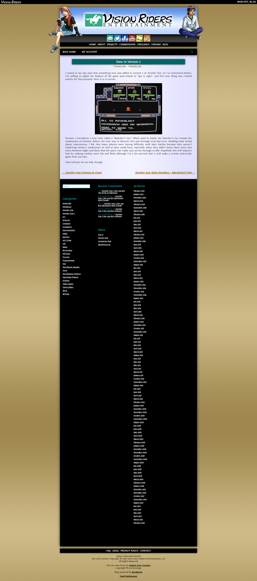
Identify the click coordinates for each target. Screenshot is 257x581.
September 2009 (140, 419)
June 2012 (137, 359)
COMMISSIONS (127, 44)
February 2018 (139, 214)
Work (65, 291)
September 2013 (140, 332)
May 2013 (137, 345)
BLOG (253, 2)
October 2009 (139, 416)
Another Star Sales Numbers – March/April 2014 (165, 172)
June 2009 (137, 429)
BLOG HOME (69, 51)
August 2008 (139, 462)
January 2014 (139, 322)
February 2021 (139, 191)
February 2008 (139, 483)
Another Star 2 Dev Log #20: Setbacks (110, 210)
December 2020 (140, 198)
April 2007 (138, 516)
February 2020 (139, 204)
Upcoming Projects (70, 277)
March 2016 (138, 251)
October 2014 (139, 291)
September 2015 (140, 261)
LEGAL (115, 550)
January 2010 (139, 405)
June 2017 (137, 221)
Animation (67, 207)
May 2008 (137, 473)
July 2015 (137, 268)
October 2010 (139, 379)
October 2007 (139, 496)
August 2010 (138, 385)
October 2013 (139, 328)
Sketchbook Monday (71, 267)
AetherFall (67, 203)
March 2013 (138, 352)
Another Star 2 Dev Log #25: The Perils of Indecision (111, 192)
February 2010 (139, 402)
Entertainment (69, 230)
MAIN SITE (242, 2)
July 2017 (137, 218)
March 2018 (138, 211)
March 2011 (138, 372)
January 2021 (138, 194)
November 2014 (140, 288)
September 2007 (140, 499)
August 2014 (138, 298)
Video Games (68, 284)
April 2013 (137, 348)
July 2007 (137, 506)
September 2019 (140, 208)
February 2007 (139, 523)
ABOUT (101, 44)
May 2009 (137, 432)
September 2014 (140, 295)
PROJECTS (112, 44)
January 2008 (139, 486)
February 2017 (139, 234)
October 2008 (139, 456)
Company (66, 224)
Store (65, 271)
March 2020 (138, 201)
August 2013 (138, 335)
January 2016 (139, 255)
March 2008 (138, 479)
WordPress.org (104, 245)
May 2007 (137, 513)
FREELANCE (143, 44)
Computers (67, 227)
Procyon (66, 257)
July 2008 (137, 466)
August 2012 (138, 355)
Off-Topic (66, 254)
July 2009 (137, 426)
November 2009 (140, 412)
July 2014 (137, 302)
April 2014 (137, 312)
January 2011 (138, 375)
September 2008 (140, 459)
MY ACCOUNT (89, 51)
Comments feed (104, 241)
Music (65, 247)
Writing (66, 294)
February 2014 (139, 318)
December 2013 (139, 325)
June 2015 (137, 271)
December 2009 (140, 409)
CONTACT (145, 550)
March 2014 (138, 315)
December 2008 (140, 449)
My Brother (67, 250)
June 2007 (137, 509)
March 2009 (138, 439)
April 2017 (137, 228)
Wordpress (137, 572)
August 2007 (138, 503)
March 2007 (138, 519)
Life (64, 244)
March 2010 (138, 399)
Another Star (136, 66)
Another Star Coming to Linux (81, 172)
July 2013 (137, 338)
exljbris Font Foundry (140, 565)
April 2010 (138, 395)
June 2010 (137, 392)
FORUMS (156, 44)
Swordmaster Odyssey (72, 274)
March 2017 (138, 231)
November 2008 (140, 452)
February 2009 (139, 442)
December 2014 (140, 285)
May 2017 (137, 224)
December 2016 (140, 241)
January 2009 (139, 446)
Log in (100, 235)
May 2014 (137, 308)
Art (64, 217)
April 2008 (138, 476)
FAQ (108, 550)
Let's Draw (67, 240)
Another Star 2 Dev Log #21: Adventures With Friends (110, 198)
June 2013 (137, 342)
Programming (68, 260)
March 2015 (138, 278)
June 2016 (137, 244)
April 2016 (137, 248)
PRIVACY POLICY (129, 550)
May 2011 (137, 365)
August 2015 (138, 265)
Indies (65, 234)
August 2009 (139, 422)
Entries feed (103, 238)
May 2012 (137, 362)
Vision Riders (68, 287)
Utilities (66, 281)
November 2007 (140, 493)
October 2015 (139, 258)
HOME (92, 44)
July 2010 (137, 389)
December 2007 (140, 489)
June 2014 (137, 305)
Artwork (66, 220)
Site (64, 264)
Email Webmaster (128, 576)
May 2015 (137, 275)
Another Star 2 (69, 214)
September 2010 (140, 382)
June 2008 (137, 469)
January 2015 (138, 281)
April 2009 (138, 436)
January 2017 (138, 238)
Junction (66, 237)
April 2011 (137, 369)
